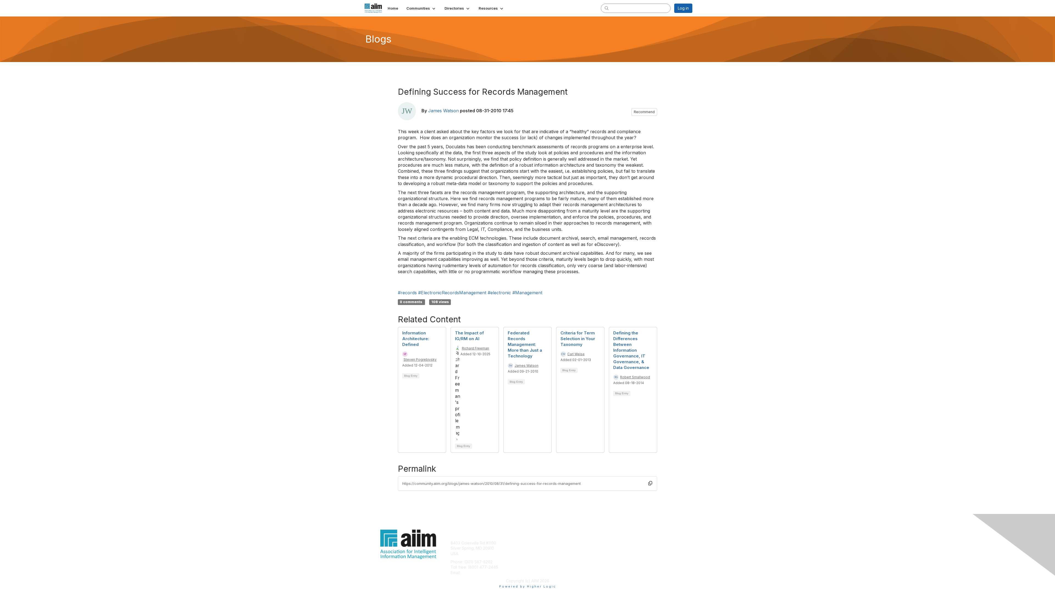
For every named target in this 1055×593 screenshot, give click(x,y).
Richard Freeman (475, 348)
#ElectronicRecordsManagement (452, 292)
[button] (421, 8)
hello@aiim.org (475, 572)
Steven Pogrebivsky (420, 359)
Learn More (540, 553)
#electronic (499, 292)
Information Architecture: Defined (415, 338)
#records (407, 292)
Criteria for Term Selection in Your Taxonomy (577, 338)
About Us (617, 543)
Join (533, 543)
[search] (606, 8)
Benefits (537, 548)
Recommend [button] (644, 112)
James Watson (443, 110)
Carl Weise (576, 354)
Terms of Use (621, 548)
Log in (683, 8)
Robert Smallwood (635, 377)
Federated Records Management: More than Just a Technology (525, 344)
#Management (527, 292)
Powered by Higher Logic (527, 586)
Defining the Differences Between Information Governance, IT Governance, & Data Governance (631, 350)
